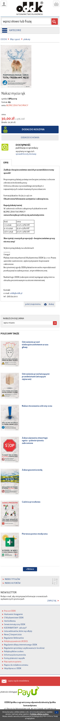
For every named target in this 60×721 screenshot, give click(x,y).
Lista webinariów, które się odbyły (18, 631)
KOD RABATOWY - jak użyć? (15, 628)
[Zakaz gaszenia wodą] (10, 482)
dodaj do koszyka (33, 129)
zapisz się (51, 601)
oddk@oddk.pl (16, 293)
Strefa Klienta (10, 621)
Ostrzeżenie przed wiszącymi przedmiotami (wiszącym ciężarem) (36, 376)
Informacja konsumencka (15, 655)
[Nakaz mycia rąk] (16, 66)
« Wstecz (30, 569)
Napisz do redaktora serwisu (16, 665)
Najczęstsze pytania (12, 662)
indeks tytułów (12, 579)
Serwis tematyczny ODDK (14, 624)
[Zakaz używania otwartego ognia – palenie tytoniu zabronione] (10, 450)
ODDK (4, 39)
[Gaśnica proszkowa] (10, 514)
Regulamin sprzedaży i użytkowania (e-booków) (24, 648)
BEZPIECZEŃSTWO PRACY (17, 105)
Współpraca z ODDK (12, 668)
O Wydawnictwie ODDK (14, 618)
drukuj (51, 304)
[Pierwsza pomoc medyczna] (10, 546)
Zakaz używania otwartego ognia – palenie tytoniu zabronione (35, 440)
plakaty (27, 39)
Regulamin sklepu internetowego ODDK (20, 645)
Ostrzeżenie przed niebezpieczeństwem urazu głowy (35, 344)
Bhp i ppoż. (15, 39)
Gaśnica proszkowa (31, 502)
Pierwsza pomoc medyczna (35, 534)
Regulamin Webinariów (14, 638)
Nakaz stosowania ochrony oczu (37, 406)
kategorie (15, 30)
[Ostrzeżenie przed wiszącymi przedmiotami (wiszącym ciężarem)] (10, 386)
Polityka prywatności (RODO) (16, 641)
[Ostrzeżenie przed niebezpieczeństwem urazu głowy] (10, 354)
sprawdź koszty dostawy (26, 154)
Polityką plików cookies (39, 714)
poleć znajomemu (33, 304)
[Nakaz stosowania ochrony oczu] (10, 418)
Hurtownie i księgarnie (13, 614)
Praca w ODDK (10, 611)
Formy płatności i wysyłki (14, 658)
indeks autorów (13, 583)
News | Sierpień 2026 (13, 635)
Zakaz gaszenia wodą (32, 470)
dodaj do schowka (30, 138)
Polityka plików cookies (14, 651)
